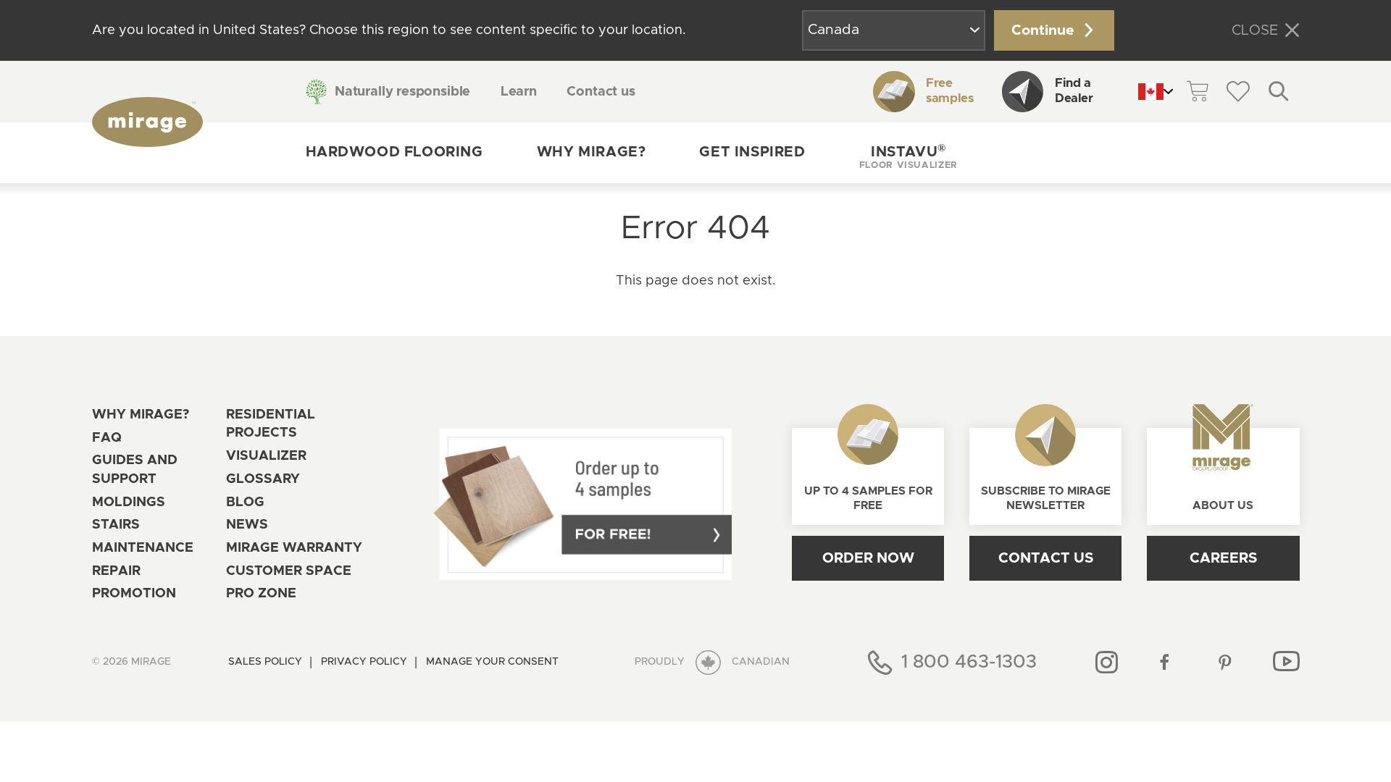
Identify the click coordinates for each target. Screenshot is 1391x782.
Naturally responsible (402, 91)
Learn (519, 91)
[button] (908, 152)
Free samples (949, 91)
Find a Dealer (1074, 91)
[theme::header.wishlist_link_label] (1238, 91)
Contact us (601, 91)
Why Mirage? (591, 152)
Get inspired (752, 152)
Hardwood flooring (394, 152)
